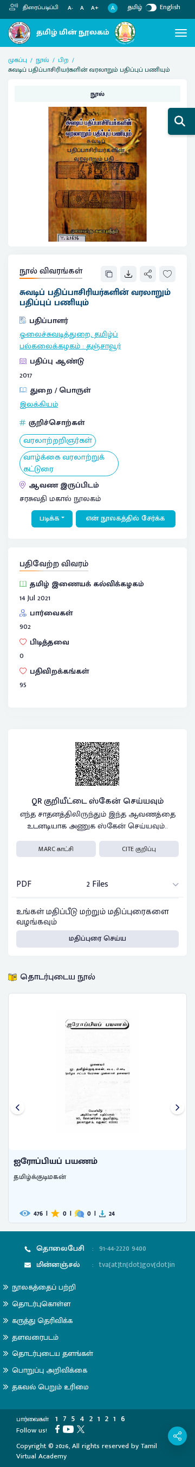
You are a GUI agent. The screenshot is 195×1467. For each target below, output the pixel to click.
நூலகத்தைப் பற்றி (44, 1287)
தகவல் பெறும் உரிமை (50, 1387)
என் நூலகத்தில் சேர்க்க (125, 518)
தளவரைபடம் (35, 1337)
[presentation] (17, 1108)
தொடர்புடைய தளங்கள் (52, 1353)
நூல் (42, 60)
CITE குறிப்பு (139, 849)
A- (70, 8)
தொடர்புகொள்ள (41, 1304)
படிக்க (50, 518)
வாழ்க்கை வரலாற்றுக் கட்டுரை (64, 463)
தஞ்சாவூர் (103, 346)
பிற (63, 60)
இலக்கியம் (39, 404)
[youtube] (70, 1429)
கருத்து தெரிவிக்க (42, 1320)
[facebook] (59, 1429)
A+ (95, 8)
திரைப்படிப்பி (39, 7)
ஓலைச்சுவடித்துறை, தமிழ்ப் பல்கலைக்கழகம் (69, 340)
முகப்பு (17, 60)
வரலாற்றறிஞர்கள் (57, 441)
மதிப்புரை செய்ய (97, 938)
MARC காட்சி (56, 849)
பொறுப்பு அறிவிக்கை (49, 1370)
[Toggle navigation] (181, 33)
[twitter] (82, 1429)
